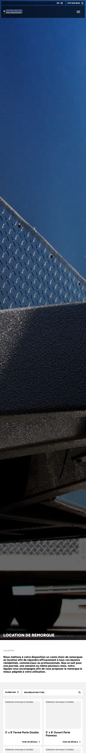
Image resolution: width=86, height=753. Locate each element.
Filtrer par (10, 692)
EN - (60, 3)
